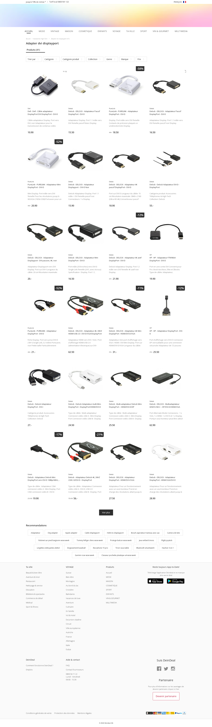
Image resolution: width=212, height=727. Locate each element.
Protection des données (64, 713)
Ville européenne (73, 628)
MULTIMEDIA (111, 602)
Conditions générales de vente (38, 713)
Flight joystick (166, 540)
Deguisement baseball (76, 548)
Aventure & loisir (33, 577)
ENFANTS (110, 594)
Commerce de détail (34, 598)
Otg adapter (53, 533)
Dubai (68, 649)
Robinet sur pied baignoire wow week (54, 540)
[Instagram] (173, 668)
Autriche (69, 632)
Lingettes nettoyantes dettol (48, 548)
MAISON (109, 581)
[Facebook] (159, 668)
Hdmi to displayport (115, 533)
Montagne (70, 581)
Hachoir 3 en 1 (168, 548)
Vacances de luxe (73, 598)
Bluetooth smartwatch (145, 548)
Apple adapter (71, 533)
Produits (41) (33, 49)
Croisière (69, 589)
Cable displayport (92, 533)
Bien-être (70, 577)
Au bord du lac (72, 585)
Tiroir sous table (122, 548)
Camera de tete (173, 533)
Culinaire (69, 606)
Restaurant (30, 581)
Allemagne (70, 641)
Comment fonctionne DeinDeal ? (39, 665)
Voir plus (106, 512)
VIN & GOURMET (113, 598)
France (69, 636)
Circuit (68, 624)
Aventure (70, 602)
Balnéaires (70, 594)
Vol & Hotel (70, 615)
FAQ (68, 665)
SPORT (109, 589)
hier (177, 689)
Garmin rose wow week (84, 555)
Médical (29, 602)
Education (30, 589)
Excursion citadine (73, 619)
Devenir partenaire (166, 696)
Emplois (29, 669)
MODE (108, 577)
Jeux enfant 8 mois (146, 540)
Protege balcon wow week (121, 540)
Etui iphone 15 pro (100, 548)
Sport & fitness (32, 606)
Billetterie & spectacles (35, 594)
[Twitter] (166, 668)
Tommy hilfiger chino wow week (90, 540)
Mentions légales (84, 713)
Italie (68, 645)
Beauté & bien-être (34, 572)
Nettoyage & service (34, 585)
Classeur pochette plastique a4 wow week (119, 555)
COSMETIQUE (111, 585)
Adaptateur (35, 533)
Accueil (109, 572)
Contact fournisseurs (75, 669)
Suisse (68, 572)
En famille (70, 611)
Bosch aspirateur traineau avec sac (145, 533)
